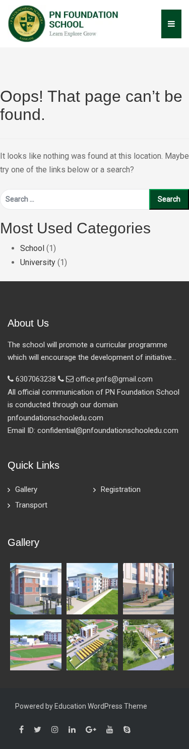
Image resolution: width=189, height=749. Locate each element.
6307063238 (36, 379)
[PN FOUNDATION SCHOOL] (63, 23)
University (37, 262)
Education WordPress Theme (100, 706)
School (32, 248)
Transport (31, 505)
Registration (121, 489)
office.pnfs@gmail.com (114, 379)
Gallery (26, 489)
